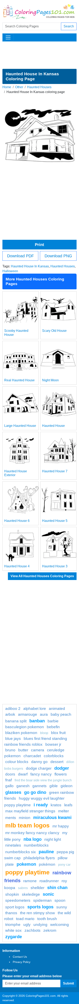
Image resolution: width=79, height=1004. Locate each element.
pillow (62, 858)
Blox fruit (58, 733)
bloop (44, 733)
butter (23, 750)
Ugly (27, 924)
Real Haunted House (19, 380)
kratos (56, 805)
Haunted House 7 (54, 471)
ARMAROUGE (27, 714)
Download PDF (20, 256)
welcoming (59, 924)
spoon (59, 900)
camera (37, 750)
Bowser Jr (53, 744)
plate (9, 864)
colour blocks (16, 762)
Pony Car (64, 864)
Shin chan (57, 887)
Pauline (46, 851)
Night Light (52, 839)
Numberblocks (36, 845)
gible (53, 786)
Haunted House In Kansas (30, 266)
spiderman (42, 900)
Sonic (48, 894)
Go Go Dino (35, 792)
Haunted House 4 (17, 566)
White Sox (13, 930)
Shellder (37, 888)
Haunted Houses (39, 87)
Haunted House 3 (54, 566)
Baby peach (61, 714)
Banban (37, 720)
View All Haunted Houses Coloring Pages (42, 576)
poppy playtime (27, 872)
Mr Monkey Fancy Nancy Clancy (32, 833)
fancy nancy (41, 774)
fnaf (8, 780)
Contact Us (20, 956)
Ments (10, 818)
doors (10, 774)
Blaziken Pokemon (21, 733)
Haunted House (53, 425)
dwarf (23, 774)
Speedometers (17, 900)
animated (57, 708)
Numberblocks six (20, 852)
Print (39, 244)
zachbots (33, 930)
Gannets (39, 786)
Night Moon (50, 380)
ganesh (23, 786)
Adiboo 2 (12, 708)
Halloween (10, 271)
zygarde (13, 936)
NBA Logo (32, 839)
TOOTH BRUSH (47, 919)
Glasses (13, 792)
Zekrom (49, 930)
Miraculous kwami (52, 817)
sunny (61, 907)
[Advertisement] (39, 55)
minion (24, 818)
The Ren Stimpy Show (37, 913)
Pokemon (26, 864)
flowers (60, 774)
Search (69, 26)
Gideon (67, 786)
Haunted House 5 (54, 520)
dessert (56, 762)
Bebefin (53, 727)
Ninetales (13, 845)
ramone (30, 881)
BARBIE (53, 721)
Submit (68, 983)
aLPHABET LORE (34, 708)
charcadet (32, 756)
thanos (11, 913)
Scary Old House (54, 330)
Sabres (23, 888)
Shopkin (12, 894)
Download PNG (58, 256)
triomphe (12, 924)
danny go (39, 762)
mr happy (60, 826)
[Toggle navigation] (8, 37)
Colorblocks (54, 756)
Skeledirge (31, 894)
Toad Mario (25, 919)
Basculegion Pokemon (24, 727)
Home (6, 87)
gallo (9, 786)
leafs (68, 805)
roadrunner (49, 881)
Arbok (10, 714)
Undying (40, 924)
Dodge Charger (38, 768)
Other (19, 87)
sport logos (15, 907)
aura (44, 714)
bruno (10, 750)
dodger (61, 768)
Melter (63, 811)
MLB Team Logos (27, 825)
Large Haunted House (20, 425)
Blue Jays (13, 738)
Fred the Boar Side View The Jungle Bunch (43, 780)
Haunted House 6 (17, 520)
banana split (16, 721)
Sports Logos (40, 906)
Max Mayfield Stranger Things (30, 811)
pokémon (47, 864)
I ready (41, 804)
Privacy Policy (21, 962)
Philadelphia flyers (39, 858)
